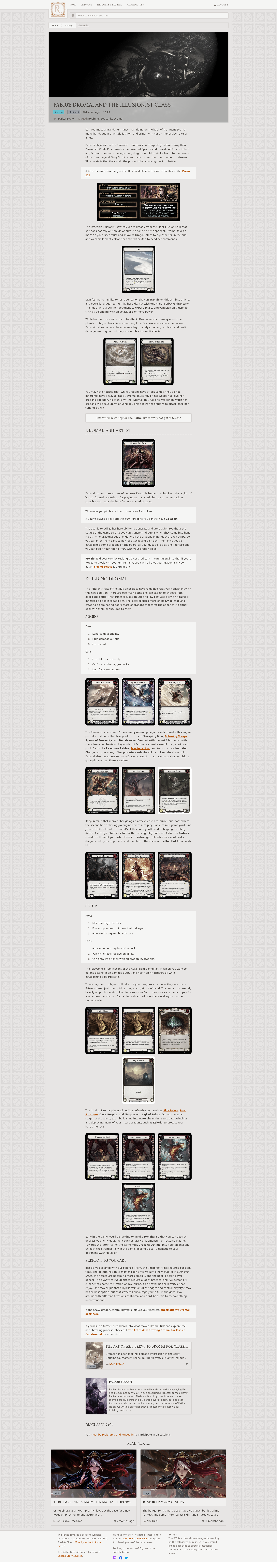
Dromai (118, 118)
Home (73, 4)
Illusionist (83, 25)
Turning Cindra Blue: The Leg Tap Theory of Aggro (91, 1504)
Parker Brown (66, 118)
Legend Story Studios (70, 1555)
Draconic (106, 118)
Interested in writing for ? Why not (138, 418)
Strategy (68, 25)
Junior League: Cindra (163, 1502)
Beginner (93, 118)
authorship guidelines (134, 1538)
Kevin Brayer (116, 1363)
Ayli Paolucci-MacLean (69, 1520)
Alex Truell (152, 1520)
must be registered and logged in (112, 1434)
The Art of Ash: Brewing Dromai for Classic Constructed (147, 1348)
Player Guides (135, 4)
